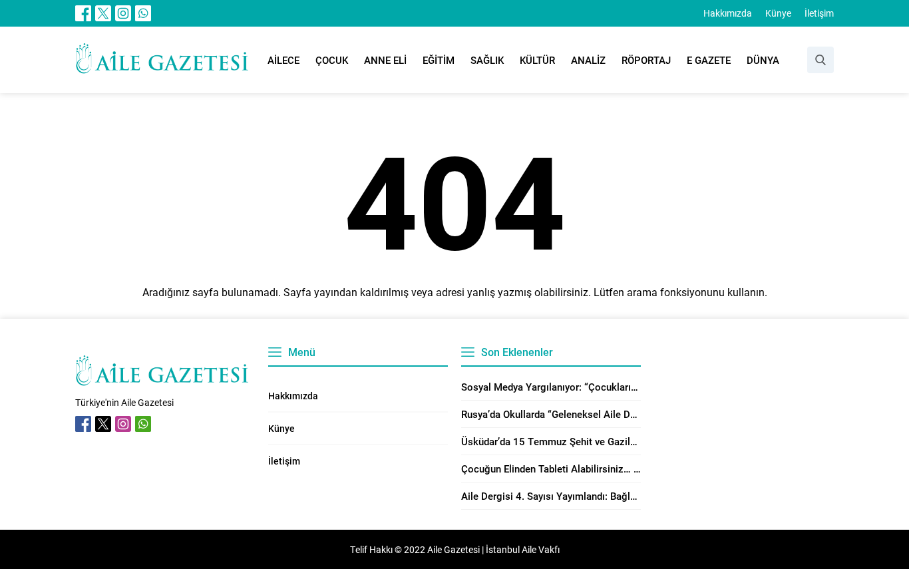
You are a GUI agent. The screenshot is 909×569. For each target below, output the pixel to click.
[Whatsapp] (143, 13)
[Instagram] (123, 13)
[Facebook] (83, 13)
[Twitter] (103, 13)
